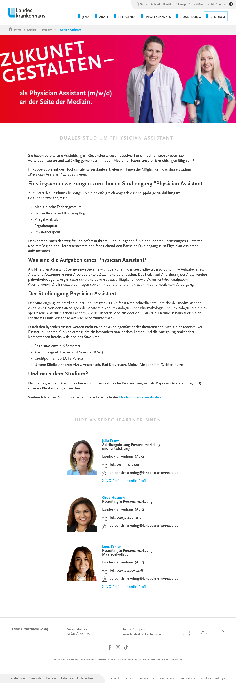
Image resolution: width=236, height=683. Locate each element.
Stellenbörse (196, 4)
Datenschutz (166, 678)
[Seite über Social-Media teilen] (204, 632)
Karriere (31, 29)
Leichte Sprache (216, 4)
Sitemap (181, 4)
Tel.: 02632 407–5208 (126, 571)
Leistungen (17, 678)
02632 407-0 (137, 629)
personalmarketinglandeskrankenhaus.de (143, 473)
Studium (47, 29)
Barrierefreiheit (187, 678)
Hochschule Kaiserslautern (140, 397)
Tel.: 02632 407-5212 (125, 518)
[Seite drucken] (186, 632)
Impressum (147, 678)
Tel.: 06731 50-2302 (124, 465)
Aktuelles (67, 678)
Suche (144, 4)
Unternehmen (86, 678)
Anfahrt (155, 4)
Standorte (35, 678)
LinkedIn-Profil (135, 481)
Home (17, 29)
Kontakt (168, 4)
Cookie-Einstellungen (213, 678)
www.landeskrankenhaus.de (142, 634)
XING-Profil (111, 481)
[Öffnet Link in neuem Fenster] (110, 647)
